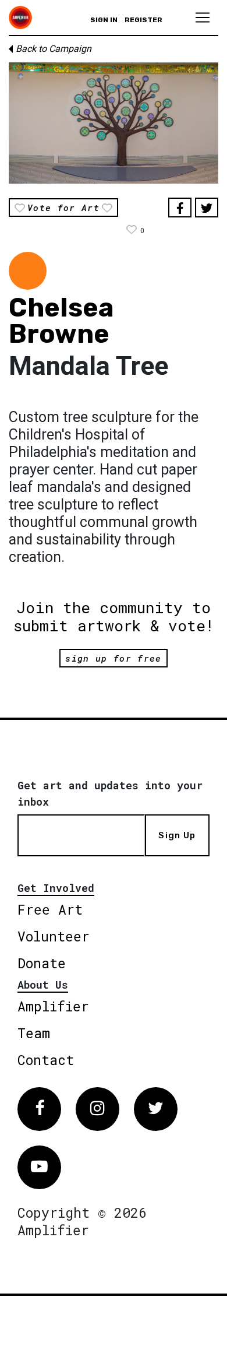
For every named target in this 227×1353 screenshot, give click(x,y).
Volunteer (53, 936)
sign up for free (113, 658)
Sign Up (177, 835)
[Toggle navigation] (202, 17)
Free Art (50, 909)
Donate (41, 963)
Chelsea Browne (61, 320)
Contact (45, 1060)
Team (33, 1033)
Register (143, 20)
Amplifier (53, 1006)
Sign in (104, 20)
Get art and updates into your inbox (110, 793)
